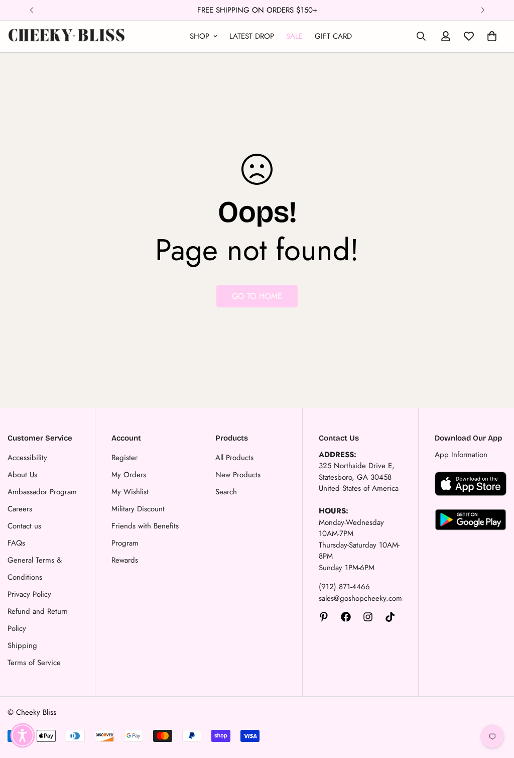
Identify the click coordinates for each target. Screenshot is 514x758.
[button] (22, 735)
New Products (238, 474)
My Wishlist (130, 491)
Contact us (24, 525)
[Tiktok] (390, 617)
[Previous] (31, 10)
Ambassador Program (42, 491)
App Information (461, 454)
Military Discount (138, 508)
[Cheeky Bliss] (66, 36)
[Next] (482, 10)
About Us (22, 474)
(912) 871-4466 (344, 586)
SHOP (199, 36)
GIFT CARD (333, 36)
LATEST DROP (251, 36)
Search (226, 491)
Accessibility (27, 457)
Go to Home (257, 296)
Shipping (22, 645)
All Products (234, 457)
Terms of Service (34, 662)
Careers (20, 508)
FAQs (16, 543)
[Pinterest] (324, 617)
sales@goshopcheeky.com (360, 598)
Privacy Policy (29, 594)
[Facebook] (346, 617)
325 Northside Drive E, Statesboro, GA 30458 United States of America (359, 477)
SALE (294, 36)
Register (124, 457)
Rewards (124, 560)
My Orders (128, 474)
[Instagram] (368, 617)
